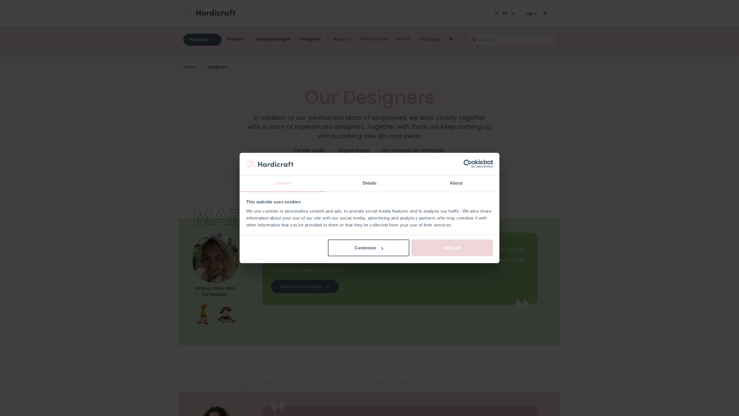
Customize (365, 247)
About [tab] (456, 183)
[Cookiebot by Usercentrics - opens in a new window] (468, 164)
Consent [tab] (283, 183)
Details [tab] (370, 183)
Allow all (452, 247)
